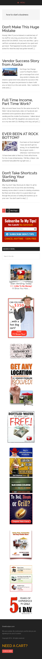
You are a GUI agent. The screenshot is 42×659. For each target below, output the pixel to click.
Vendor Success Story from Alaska (20, 63)
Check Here (7, 651)
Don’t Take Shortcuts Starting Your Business (19, 176)
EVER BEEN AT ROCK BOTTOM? (20, 136)
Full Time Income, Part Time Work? (17, 102)
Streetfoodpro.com (8, 626)
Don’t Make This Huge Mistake (20, 29)
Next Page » (14, 211)
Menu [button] (22, 3)
